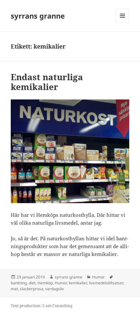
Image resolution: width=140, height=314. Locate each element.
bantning (19, 283)
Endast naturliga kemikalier (47, 82)
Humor (98, 277)
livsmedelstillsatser (106, 283)
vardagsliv (54, 289)
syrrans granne (38, 16)
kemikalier (78, 283)
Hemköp (45, 283)
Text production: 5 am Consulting (41, 305)
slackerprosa (31, 289)
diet (32, 283)
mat (14, 289)
